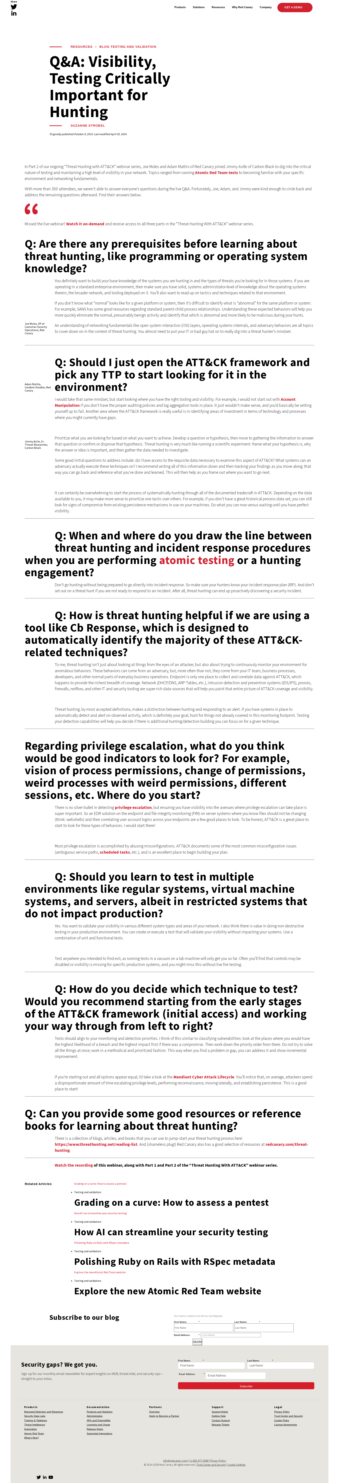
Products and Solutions (99, 1411)
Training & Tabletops (35, 1420)
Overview (154, 1411)
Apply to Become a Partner (164, 1416)
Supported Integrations (99, 1433)
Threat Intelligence (34, 1424)
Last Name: (247, 1321)
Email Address (192, 1374)
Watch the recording (74, 1165)
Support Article (220, 1411)
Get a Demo (293, 7)
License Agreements (285, 1424)
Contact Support (221, 1420)
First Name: (187, 1321)
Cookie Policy (281, 1420)
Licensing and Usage (98, 1424)
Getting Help (219, 1416)
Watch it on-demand (85, 224)
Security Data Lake (34, 1416)
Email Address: (187, 1335)
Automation (30, 1429)
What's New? (31, 1437)
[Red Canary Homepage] (42, 7)
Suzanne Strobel (88, 125)
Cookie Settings (236, 1464)
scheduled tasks (115, 852)
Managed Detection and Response (43, 1411)
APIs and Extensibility (99, 1420)
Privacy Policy (282, 1411)
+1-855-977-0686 (199, 1460)
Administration (95, 1416)
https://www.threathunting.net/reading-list (96, 1144)
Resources (82, 46)
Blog (104, 46)
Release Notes (95, 1429)
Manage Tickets (220, 1424)
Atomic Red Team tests (216, 172)
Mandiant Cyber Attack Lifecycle (203, 1077)
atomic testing (197, 560)
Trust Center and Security (288, 1416)
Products (180, 7)
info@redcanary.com (175, 1460)
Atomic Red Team (34, 1433)
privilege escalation (133, 807)
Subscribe (197, 1341)
